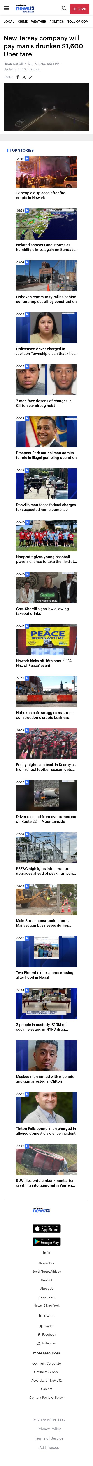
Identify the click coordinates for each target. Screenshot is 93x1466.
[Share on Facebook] (17, 77)
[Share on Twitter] (24, 77)
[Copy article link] (30, 77)
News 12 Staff (13, 63)
